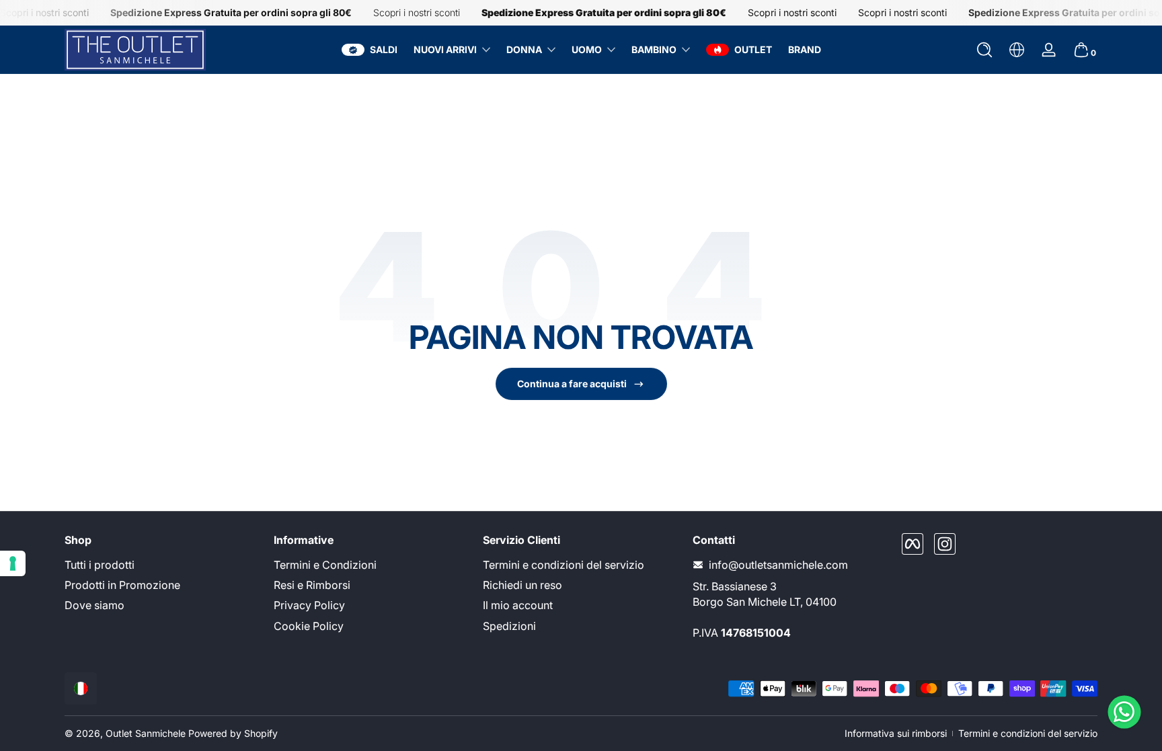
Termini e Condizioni (325, 564)
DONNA (524, 49)
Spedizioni (509, 626)
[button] (984, 49)
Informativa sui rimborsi (896, 733)
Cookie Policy (309, 626)
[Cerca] (984, 50)
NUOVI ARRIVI (445, 49)
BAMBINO (653, 49)
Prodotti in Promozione (122, 585)
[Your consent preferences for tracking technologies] (13, 563)
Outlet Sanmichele (146, 733)
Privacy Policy (309, 605)
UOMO (587, 49)
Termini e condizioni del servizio (563, 564)
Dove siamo (94, 605)
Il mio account (518, 605)
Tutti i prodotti (99, 564)
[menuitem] (162, 564)
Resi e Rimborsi (312, 585)
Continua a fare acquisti (572, 383)
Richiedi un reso (522, 585)
